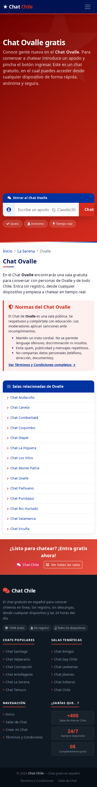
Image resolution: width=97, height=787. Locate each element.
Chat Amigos (64, 651)
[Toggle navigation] (87, 7)
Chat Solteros (64, 682)
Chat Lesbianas (66, 667)
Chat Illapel (19, 437)
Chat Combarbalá (24, 417)
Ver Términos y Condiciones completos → (42, 364)
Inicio (7, 251)
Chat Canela (19, 407)
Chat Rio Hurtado (24, 508)
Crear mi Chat (17, 729)
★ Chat (17, 6)
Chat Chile (30, 564)
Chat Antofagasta (19, 674)
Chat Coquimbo (22, 427)
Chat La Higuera (23, 448)
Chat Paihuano (22, 488)
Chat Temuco (16, 689)
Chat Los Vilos (21, 458)
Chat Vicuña (19, 528)
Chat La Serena (17, 682)
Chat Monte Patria (24, 468)
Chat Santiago (17, 651)
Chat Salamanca (23, 518)
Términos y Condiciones (24, 737)
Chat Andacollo (22, 397)
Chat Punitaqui (22, 498)
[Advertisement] (48, 141)
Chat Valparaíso (18, 659)
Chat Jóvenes (64, 674)
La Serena (26, 251)
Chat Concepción (19, 667)
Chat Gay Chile (65, 659)
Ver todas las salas (65, 564)
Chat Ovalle (19, 478)
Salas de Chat (16, 722)
